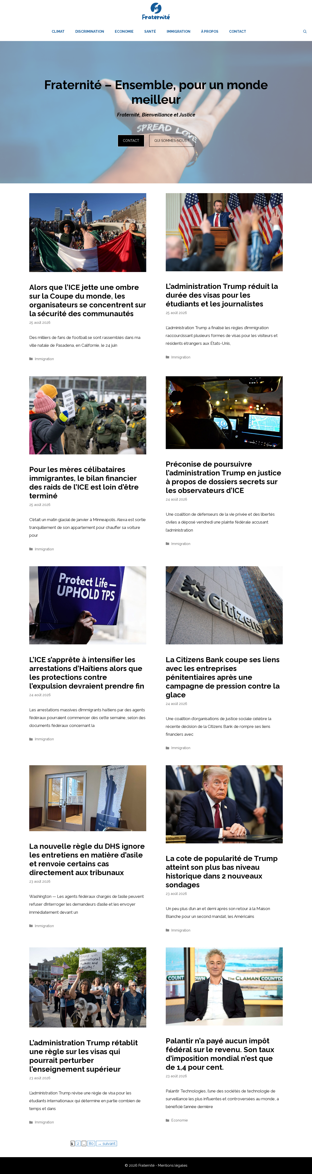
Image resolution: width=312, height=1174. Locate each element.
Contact (237, 31)
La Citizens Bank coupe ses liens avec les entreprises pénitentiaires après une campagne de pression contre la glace (223, 677)
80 (91, 1143)
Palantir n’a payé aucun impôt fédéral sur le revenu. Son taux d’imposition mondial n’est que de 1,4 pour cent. (220, 1054)
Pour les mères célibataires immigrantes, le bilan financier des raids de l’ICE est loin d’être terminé (84, 482)
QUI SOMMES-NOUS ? (171, 141)
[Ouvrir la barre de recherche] (305, 31)
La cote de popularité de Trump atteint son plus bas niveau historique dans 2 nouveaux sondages (222, 871)
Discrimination (89, 31)
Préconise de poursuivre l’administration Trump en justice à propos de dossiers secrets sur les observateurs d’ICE (223, 477)
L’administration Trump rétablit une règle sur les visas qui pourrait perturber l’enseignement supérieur (83, 1055)
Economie (124, 31)
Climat (58, 31)
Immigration (178, 31)
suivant (107, 1143)
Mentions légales (172, 1165)
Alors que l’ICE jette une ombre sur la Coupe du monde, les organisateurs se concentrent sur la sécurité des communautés (87, 300)
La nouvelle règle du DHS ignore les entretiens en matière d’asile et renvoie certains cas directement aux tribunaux (87, 859)
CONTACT (131, 141)
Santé (150, 31)
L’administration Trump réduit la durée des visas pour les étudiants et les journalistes (222, 295)
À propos (209, 31)
